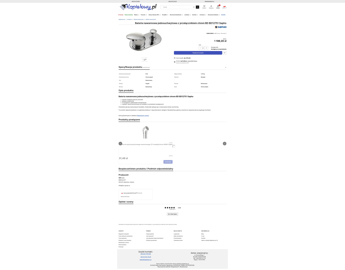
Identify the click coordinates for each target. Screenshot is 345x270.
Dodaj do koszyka (198, 53)
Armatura (129, 19)
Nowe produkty (122, 244)
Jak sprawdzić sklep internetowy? (154, 238)
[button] (197, 7)
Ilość (200, 45)
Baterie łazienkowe (139, 19)
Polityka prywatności (151, 240)
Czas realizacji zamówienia (125, 236)
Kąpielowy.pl (122, 19)
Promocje (121, 246)
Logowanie (176, 234)
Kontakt (203, 238)
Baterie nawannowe (151, 19)
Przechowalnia (177, 238)
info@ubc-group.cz (124, 185)
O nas (202, 236)
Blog (202, 234)
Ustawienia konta (178, 240)
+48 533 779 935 (136, 1)
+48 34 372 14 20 (172, 1)
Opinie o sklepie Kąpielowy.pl (208, 240)
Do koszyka (168, 161)
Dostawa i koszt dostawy (125, 240)
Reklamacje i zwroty (143, 115)
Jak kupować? (150, 236)
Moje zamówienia (178, 236)
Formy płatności (123, 238)
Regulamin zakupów (124, 234)
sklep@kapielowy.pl (209, 1)
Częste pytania (150, 234)
